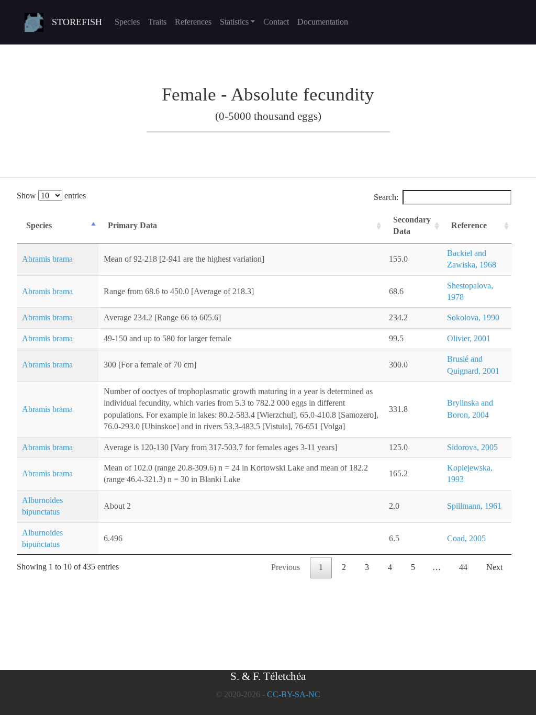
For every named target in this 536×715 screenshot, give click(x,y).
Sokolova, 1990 (473, 317)
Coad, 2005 (466, 538)
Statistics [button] (234, 21)
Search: (386, 197)
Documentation (322, 21)
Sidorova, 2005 (472, 447)
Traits (157, 21)
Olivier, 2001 (468, 338)
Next (494, 567)
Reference (469, 225)
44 (463, 567)
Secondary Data (412, 225)
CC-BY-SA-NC (293, 694)
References (193, 21)
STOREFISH (77, 22)
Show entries (51, 195)
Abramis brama (47, 258)
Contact (276, 21)
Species (127, 21)
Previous (285, 567)
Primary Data (132, 225)
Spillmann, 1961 (474, 505)
